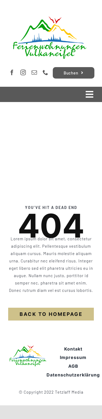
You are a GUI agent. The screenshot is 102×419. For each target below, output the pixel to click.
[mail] (34, 72)
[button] (10, 409)
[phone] (45, 72)
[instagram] (23, 72)
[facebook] (12, 72)
